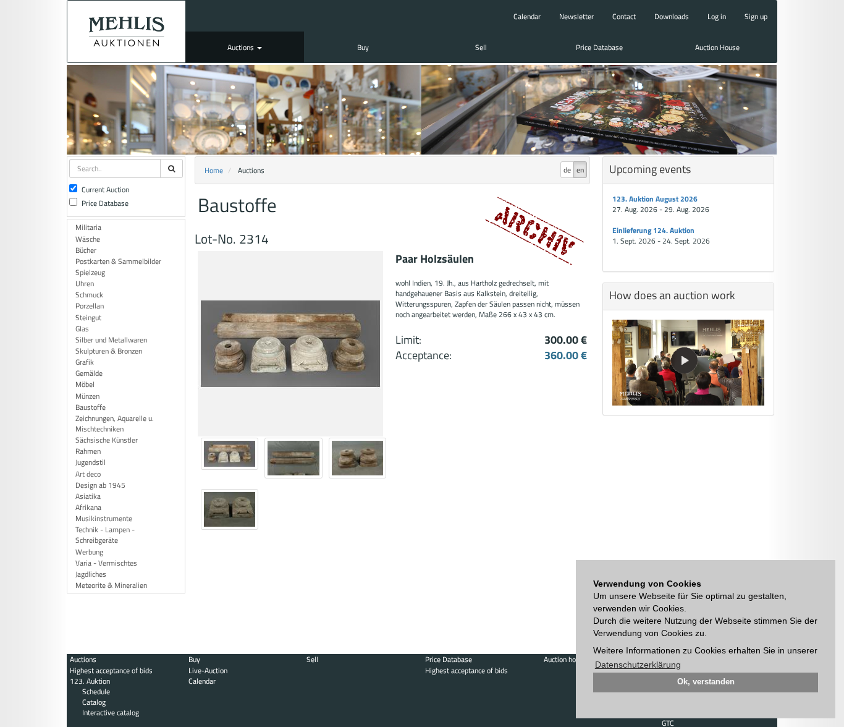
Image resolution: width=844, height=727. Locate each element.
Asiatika (88, 496)
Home (214, 170)
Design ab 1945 (100, 485)
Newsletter (576, 16)
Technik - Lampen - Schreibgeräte (105, 535)
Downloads (671, 16)
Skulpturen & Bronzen (108, 351)
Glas (82, 328)
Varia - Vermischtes (106, 563)
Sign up (756, 16)
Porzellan (89, 306)
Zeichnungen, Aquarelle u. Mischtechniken (114, 423)
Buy (363, 47)
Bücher (85, 250)
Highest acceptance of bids (111, 670)
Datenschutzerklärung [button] (638, 665)
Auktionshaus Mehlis (126, 31)
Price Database (599, 47)
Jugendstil (90, 462)
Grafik (84, 362)
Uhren (84, 283)
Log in (716, 16)
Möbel (85, 384)
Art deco (88, 474)
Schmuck (89, 294)
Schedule (96, 691)
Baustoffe (90, 407)
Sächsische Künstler (106, 440)
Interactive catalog (110, 712)
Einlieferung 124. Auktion (653, 230)
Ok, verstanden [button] (706, 682)
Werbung (89, 552)
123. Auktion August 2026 (655, 199)
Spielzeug (90, 272)
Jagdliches (90, 574)
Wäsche (87, 239)
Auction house (565, 659)
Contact (624, 16)
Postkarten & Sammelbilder (118, 261)
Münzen (87, 396)
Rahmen (88, 451)
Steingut (88, 317)
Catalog (94, 702)
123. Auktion (90, 681)
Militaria (88, 227)
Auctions (241, 47)
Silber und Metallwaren (111, 340)
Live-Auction (207, 670)
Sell (481, 47)
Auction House (717, 47)
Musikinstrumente (103, 518)
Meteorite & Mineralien (111, 585)
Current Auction (105, 189)
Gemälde (89, 373)
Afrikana (88, 507)
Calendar (527, 16)
